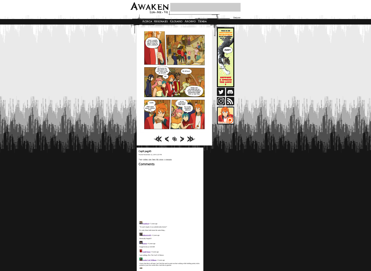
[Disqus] (170, 192)
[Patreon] (225, 86)
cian (149, 159)
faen (153, 159)
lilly (157, 159)
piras (161, 159)
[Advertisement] (205, 7)
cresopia (168, 159)
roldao (145, 159)
